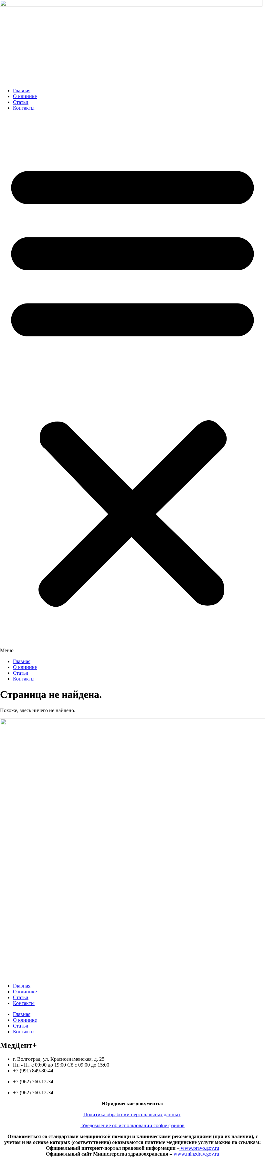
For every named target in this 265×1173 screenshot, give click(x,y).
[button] (132, 384)
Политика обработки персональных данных (132, 1114)
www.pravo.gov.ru (199, 1148)
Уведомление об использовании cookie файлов (132, 1125)
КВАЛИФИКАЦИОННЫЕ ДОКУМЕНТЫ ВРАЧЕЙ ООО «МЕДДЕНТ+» (132, 1165)
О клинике (25, 96)
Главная (21, 90)
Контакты (24, 108)
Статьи (20, 102)
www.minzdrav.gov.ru (196, 1154)
